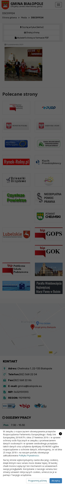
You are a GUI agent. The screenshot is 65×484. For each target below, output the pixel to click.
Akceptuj (56, 480)
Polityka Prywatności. (29, 455)
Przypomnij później (37, 480)
